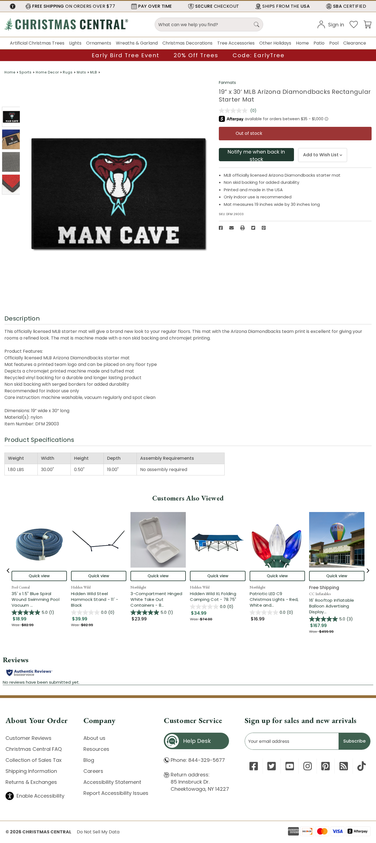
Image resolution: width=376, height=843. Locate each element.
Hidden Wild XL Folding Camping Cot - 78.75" (213, 596)
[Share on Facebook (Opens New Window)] (221, 228)
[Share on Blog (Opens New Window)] (343, 766)
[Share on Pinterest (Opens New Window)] (264, 228)
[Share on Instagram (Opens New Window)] (307, 766)
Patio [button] (319, 43)
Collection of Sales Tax (34, 760)
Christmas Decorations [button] (187, 43)
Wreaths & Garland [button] (137, 43)
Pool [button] (334, 43)
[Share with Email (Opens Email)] (231, 228)
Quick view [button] (39, 576)
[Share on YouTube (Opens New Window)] (290, 766)
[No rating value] (234, 110)
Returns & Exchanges (31, 782)
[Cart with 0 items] (367, 24)
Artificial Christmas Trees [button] (37, 43)
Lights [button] (75, 43)
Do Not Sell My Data (98, 832)
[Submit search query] (256, 24)
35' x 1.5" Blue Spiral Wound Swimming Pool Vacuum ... (39, 599)
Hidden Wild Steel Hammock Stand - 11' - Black (94, 599)
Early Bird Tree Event (125, 55)
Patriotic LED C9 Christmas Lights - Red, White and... (277, 599)
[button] (12, 6)
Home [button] (302, 43)
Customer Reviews (28, 738)
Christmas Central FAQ (34, 749)
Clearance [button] (354, 43)
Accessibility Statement (112, 782)
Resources (96, 749)
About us (94, 738)
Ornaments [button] (98, 43)
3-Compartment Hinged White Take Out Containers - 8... (158, 599)
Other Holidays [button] (275, 43)
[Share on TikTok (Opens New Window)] (361, 766)
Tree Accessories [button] (236, 43)
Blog (88, 760)
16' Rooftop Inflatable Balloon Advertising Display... (336, 606)
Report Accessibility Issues (115, 793)
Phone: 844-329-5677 (198, 760)
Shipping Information (31, 771)
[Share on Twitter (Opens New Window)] (253, 228)
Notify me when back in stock (256, 154)
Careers (93, 771)
